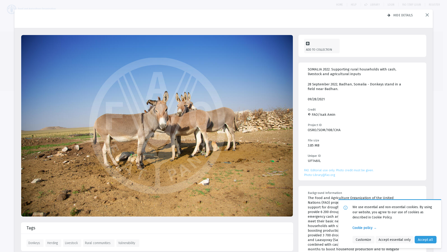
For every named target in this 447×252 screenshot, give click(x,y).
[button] (427, 15)
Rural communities (98, 243)
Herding (52, 243)
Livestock (71, 243)
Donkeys (34, 243)
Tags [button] (31, 228)
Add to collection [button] (319, 49)
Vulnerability (126, 243)
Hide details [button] (403, 15)
